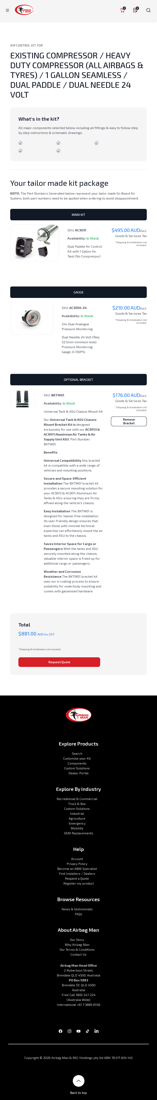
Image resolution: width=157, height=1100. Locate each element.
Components (77, 763)
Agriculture (77, 818)
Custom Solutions (77, 768)
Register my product (78, 883)
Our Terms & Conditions (77, 949)
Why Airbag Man (77, 944)
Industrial (77, 813)
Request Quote (59, 662)
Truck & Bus (77, 804)
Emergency (77, 823)
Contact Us (78, 954)
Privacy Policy (77, 864)
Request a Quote (77, 878)
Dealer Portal (78, 773)
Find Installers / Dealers (77, 873)
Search (77, 753)
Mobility (77, 828)
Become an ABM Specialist (77, 868)
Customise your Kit (77, 758)
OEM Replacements (78, 833)
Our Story (77, 940)
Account (77, 859)
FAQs (78, 914)
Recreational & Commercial (77, 799)
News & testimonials (77, 909)
